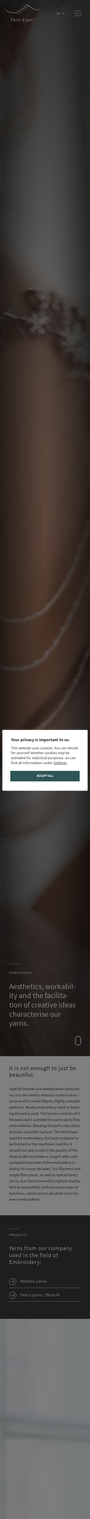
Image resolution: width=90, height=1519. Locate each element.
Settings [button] (60, 763)
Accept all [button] (45, 776)
